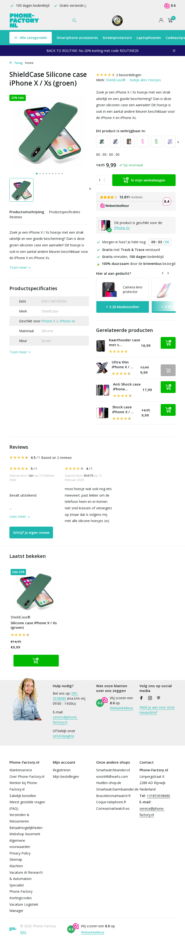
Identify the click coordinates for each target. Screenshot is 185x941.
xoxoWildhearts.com (112, 776)
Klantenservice (20, 770)
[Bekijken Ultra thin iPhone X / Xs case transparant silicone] (102, 368)
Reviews (15, 217)
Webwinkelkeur (121, 708)
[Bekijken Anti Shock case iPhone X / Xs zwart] (102, 390)
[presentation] (178, 141)
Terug (18, 63)
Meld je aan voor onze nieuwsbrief (157, 710)
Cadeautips (175, 37)
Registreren (62, 770)
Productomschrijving (26, 212)
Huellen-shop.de (108, 782)
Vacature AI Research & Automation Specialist (26, 878)
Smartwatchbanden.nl (113, 770)
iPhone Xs (67, 321)
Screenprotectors (117, 37)
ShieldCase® (116, 80)
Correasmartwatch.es (113, 808)
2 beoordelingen (128, 75)
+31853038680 (158, 795)
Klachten (16, 866)
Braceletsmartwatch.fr (113, 795)
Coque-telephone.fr (111, 802)
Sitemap (15, 859)
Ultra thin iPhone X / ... (122, 364)
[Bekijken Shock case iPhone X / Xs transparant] (102, 413)
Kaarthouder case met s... (124, 342)
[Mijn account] (161, 20)
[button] (37, 173)
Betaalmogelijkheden (25, 827)
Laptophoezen (149, 37)
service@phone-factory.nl (65, 719)
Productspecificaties (64, 212)
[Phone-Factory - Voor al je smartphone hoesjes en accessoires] (24, 20)
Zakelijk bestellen (22, 795)
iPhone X (48, 321)
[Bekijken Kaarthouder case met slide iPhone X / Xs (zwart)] (100, 346)
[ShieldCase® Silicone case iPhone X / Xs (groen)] (35, 590)
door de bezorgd (135, 263)
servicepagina (63, 736)
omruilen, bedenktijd (133, 256)
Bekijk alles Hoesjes (145, 80)
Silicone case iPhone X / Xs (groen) (34, 625)
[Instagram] (150, 698)
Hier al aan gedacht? (113, 273)
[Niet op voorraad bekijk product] (168, 370)
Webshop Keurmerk (24, 834)
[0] (169, 21)
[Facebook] (141, 698)
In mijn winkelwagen (148, 180)
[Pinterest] (159, 698)
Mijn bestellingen (66, 776)
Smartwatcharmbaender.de (117, 789)
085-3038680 (65, 696)
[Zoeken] (74, 20)
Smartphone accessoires (77, 37)
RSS (23, 932)
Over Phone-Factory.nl (26, 776)
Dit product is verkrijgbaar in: (121, 131)
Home (29, 63)
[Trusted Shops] (117, 20)
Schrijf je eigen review (31, 532)
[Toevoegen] (168, 343)
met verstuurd (131, 249)
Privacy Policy (20, 853)
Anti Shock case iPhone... (127, 386)
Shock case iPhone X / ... (123, 409)
